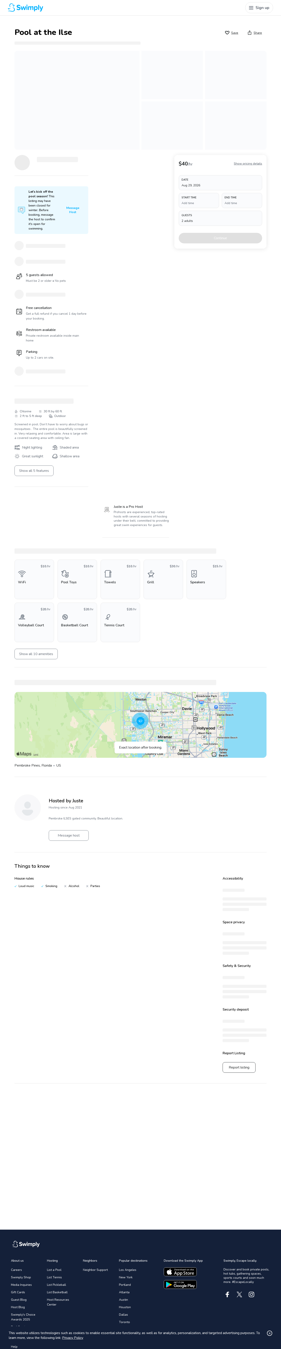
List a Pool (54, 1270)
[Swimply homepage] (75, 7)
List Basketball (57, 1292)
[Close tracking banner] (269, 1333)
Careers (16, 1270)
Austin (123, 1300)
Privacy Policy (72, 1337)
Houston (125, 1307)
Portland (125, 1285)
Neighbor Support (95, 1270)
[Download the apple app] (180, 1271)
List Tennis (54, 1277)
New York (126, 1277)
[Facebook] (227, 1294)
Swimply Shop (21, 1277)
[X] (239, 1294)
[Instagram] (251, 1294)
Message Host (72, 210)
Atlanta (124, 1292)
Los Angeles (127, 1270)
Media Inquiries (21, 1285)
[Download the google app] (180, 1284)
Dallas (123, 1315)
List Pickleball (56, 1285)
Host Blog (18, 1307)
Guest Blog (19, 1300)
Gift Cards (18, 1292)
